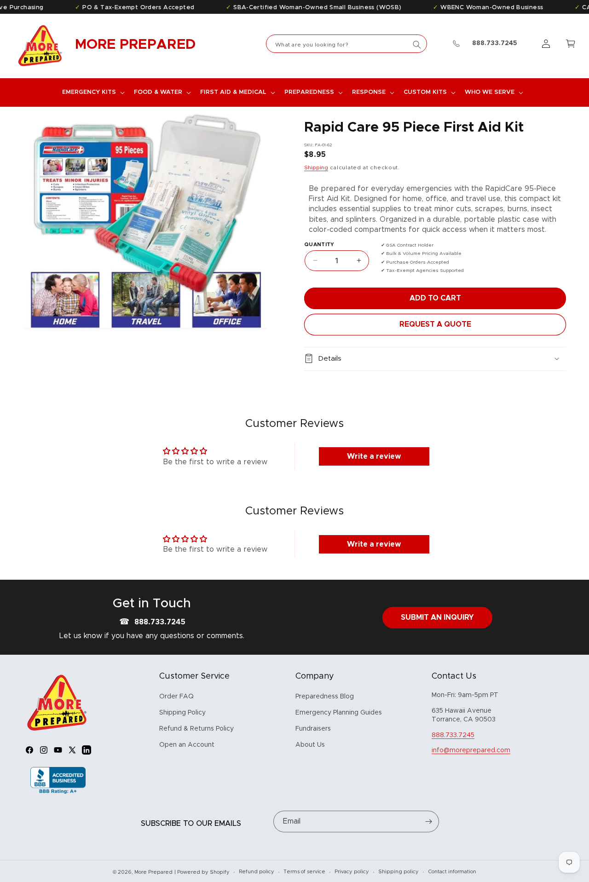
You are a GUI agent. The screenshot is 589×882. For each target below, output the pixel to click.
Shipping (316, 167)
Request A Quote (435, 324)
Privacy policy (352, 871)
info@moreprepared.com (471, 751)
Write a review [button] (374, 457)
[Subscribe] (428, 821)
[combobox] (346, 44)
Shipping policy (398, 871)
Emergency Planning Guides (338, 713)
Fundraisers (313, 729)
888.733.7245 (159, 622)
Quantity (319, 244)
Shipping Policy (182, 713)
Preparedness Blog (324, 696)
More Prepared (153, 872)
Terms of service (304, 871)
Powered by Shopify (203, 872)
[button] (92, 92)
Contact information (452, 871)
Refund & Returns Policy (196, 729)
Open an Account (186, 745)
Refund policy (256, 871)
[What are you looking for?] (417, 45)
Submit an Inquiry (437, 617)
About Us (310, 745)
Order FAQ (176, 696)
